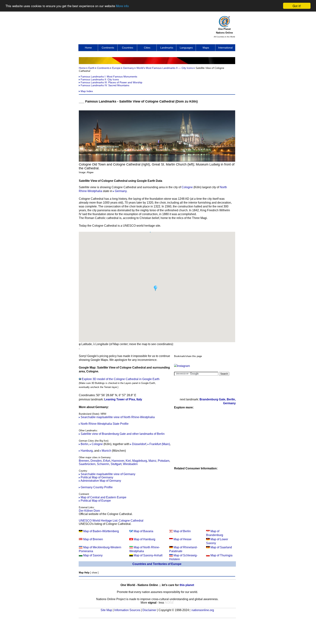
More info (122, 6)
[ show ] (94, 572)
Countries (127, 47)
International (225, 47)
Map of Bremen (93, 539)
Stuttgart (116, 464)
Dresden (96, 460)
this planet (187, 585)
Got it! (297, 5)
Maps (206, 47)
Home (88, 47)
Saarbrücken (87, 464)
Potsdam (163, 460)
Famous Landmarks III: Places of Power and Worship (111, 82)
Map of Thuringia (221, 555)
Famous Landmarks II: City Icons (100, 79)
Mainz (152, 460)
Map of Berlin (182, 531)
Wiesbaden (130, 464)
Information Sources (127, 610)
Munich (106, 450)
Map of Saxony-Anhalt (148, 555)
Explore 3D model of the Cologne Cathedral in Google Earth (120, 379)
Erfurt (106, 460)
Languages (186, 47)
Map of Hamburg (144, 539)
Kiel (128, 460)
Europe (116, 67)
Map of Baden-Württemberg (101, 531)
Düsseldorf (139, 444)
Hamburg (87, 450)
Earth (91, 67)
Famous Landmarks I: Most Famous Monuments (109, 76)
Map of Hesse (182, 539)
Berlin (84, 444)
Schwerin (103, 464)
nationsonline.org (202, 610)
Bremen (84, 460)
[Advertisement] (145, 26)
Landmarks (166, 47)
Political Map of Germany (97, 477)
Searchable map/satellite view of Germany (108, 474)
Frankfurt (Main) (159, 444)
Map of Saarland (221, 547)
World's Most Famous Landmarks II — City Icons (164, 67)
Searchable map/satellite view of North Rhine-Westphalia (118, 417)
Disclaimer (149, 610)
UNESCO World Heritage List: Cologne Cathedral (111, 520)
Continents (108, 47)
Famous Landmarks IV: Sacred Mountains (105, 85)
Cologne (187, 187)
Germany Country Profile (97, 487)
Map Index (87, 91)
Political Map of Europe (95, 500)
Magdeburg (139, 460)
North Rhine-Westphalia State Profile (105, 423)
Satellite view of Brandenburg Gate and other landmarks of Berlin (123, 433)
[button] (155, 288)
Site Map (106, 610)
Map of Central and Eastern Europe (103, 497)
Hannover (118, 460)
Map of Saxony (93, 555)
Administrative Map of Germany (100, 480)
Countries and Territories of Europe (156, 564)
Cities (147, 47)
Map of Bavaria (143, 531)
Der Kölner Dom (89, 510)
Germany (128, 67)
